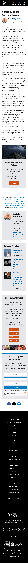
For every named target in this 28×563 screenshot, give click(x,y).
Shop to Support (14, 493)
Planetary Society (10, 199)
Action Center (14, 468)
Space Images (14, 450)
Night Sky (14, 429)
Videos (14, 453)
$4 (14, 330)
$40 (13, 341)
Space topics (21, 205)
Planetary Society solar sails (15, 202)
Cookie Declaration (14, 556)
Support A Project (14, 489)
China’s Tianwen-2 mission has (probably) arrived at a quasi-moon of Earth (18, 279)
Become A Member (14, 474)
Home (15, 208)
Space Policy (14, 432)
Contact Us (19, 534)
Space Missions (14, 426)
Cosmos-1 (16, 198)
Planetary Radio (14, 447)
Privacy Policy (24, 390)
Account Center (9, 534)
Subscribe (15, 387)
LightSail (21, 198)
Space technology (11, 205)
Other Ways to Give (14, 499)
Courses (14, 456)
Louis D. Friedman (17, 215)
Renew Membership (14, 486)
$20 (13, 337)
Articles (20, 208)
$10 (14, 333)
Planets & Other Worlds (14, 423)
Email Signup (14, 471)
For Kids (14, 435)
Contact (14, 478)
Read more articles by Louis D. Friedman (18, 234)
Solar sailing (20, 203)
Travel (14, 496)
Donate (14, 183)
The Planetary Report (14, 459)
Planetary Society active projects (13, 200)
